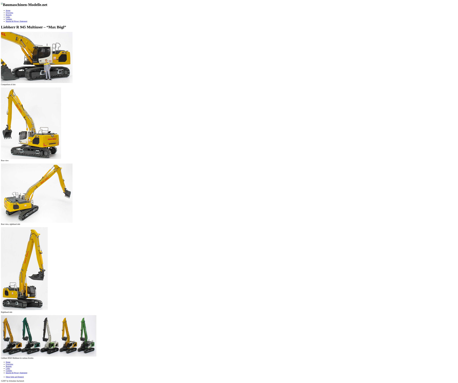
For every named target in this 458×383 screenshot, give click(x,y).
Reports (9, 15)
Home (8, 11)
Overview (9, 13)
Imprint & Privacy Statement (16, 21)
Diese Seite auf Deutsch (15, 377)
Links (8, 17)
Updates (9, 19)
